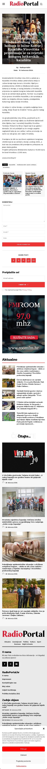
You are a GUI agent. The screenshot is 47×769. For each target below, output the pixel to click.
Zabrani (23, 755)
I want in (22, 284)
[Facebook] (13, 260)
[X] (18, 260)
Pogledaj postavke (23, 761)
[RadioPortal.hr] (24, 4)
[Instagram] (10, 664)
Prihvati (23, 749)
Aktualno (14, 34)
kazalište (12, 164)
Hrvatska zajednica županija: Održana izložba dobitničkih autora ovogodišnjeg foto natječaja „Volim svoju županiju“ (22, 522)
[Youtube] (16, 664)
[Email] (33, 260)
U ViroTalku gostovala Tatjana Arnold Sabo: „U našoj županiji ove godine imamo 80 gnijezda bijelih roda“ (22, 477)
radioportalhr (25, 67)
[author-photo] (3, 482)
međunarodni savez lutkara (26, 164)
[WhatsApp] (28, 260)
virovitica (6, 167)
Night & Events (30, 34)
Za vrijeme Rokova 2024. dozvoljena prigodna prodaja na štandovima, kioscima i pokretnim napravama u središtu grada (34, 190)
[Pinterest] (23, 260)
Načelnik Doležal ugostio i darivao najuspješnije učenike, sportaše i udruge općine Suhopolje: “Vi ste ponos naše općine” (29, 394)
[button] (44, 729)
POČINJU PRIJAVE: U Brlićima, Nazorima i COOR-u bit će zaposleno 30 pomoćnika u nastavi (12, 190)
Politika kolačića (21, 766)
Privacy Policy (26, 290)
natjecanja (6, 720)
